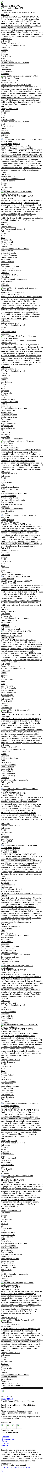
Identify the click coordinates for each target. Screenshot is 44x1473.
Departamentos (8, 1439)
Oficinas (5, 1443)
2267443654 (8, 1399)
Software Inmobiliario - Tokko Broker (15, 1467)
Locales (5, 1445)
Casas (4, 1441)
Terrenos (5, 1437)
